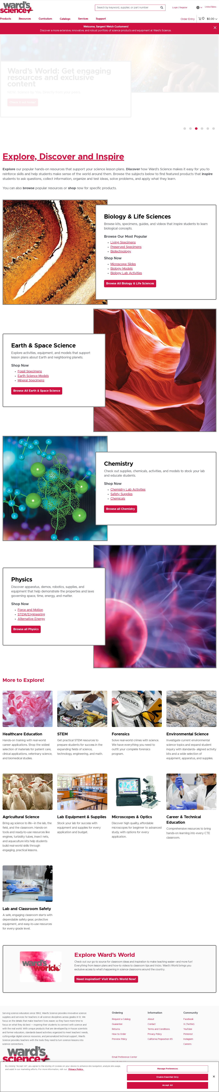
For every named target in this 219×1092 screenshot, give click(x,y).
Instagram (188, 1039)
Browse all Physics (26, 629)
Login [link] (175, 8)
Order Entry (188, 19)
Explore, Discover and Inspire (63, 157)
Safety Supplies (121, 494)
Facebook (188, 1019)
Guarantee (117, 1024)
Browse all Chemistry (120, 509)
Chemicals (117, 498)
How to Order (119, 1034)
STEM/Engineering (31, 614)
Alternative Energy (31, 619)
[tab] (184, 128)
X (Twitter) (188, 1024)
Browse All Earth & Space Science (36, 390)
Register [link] (183, 8)
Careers (187, 1044)
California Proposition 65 (160, 1039)
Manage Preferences (167, 1069)
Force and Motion (30, 610)
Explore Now (21, 128)
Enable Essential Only (167, 1077)
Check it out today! (22, 102)
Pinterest (188, 1034)
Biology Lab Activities (126, 273)
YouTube (187, 1029)
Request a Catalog (121, 1019)
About (151, 1019)
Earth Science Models (33, 376)
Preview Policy (119, 1039)
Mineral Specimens (31, 380)
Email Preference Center (124, 1057)
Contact (152, 1024)
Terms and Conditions (159, 1029)
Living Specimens (123, 242)
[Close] (215, 27)
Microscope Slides (123, 264)
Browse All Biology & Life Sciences (130, 283)
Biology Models (121, 268)
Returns (116, 1029)
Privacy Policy (155, 1034)
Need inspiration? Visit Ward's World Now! (106, 979)
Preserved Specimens (125, 247)
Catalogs (65, 19)
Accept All (167, 1085)
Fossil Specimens (30, 371)
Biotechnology (120, 251)
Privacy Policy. (76, 1069)
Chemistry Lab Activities (127, 489)
